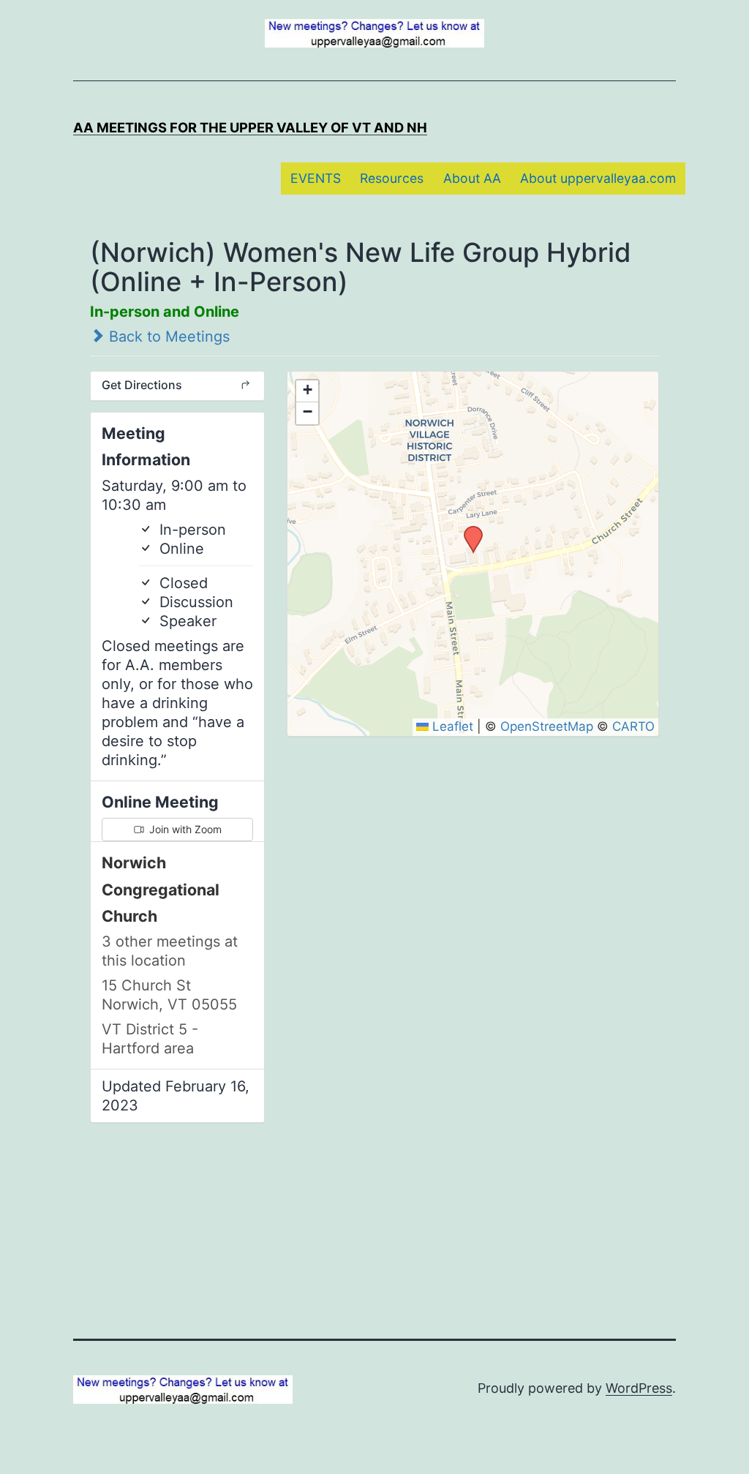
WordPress (639, 1388)
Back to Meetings (167, 336)
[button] (468, 530)
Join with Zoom (184, 829)
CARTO (633, 726)
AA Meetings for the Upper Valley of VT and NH (250, 127)
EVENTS (315, 178)
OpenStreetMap (546, 726)
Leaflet (451, 726)
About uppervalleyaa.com (598, 178)
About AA (472, 178)
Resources (392, 178)
